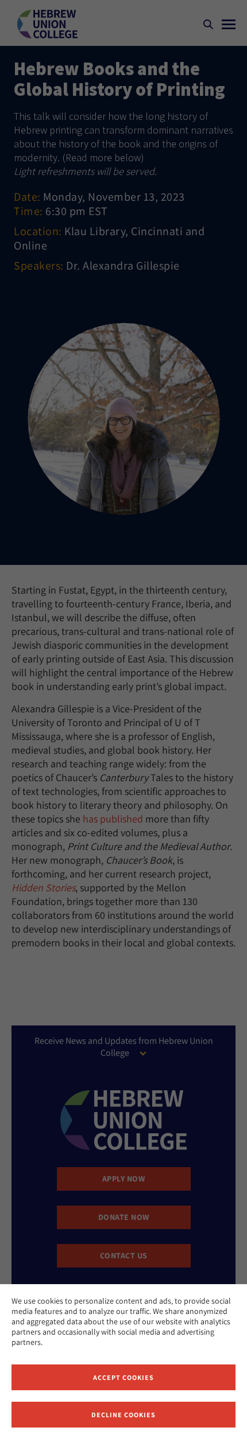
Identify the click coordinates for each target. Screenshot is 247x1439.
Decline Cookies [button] (123, 1414)
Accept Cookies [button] (123, 1377)
